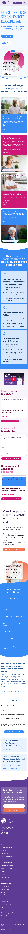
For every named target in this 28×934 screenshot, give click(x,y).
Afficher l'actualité (7, 454)
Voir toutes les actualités (10, 458)
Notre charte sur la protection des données (12, 692)
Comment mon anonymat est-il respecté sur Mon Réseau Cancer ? (13, 725)
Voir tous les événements (10, 499)
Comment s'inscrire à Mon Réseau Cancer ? (13, 714)
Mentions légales (5, 929)
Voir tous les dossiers (9, 421)
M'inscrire (6, 36)
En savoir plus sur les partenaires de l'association (13, 647)
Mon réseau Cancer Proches (13, 549)
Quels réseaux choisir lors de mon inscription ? (10, 719)
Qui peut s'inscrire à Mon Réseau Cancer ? (12, 710)
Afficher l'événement (8, 494)
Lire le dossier (6, 416)
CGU (11, 929)
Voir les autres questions (13, 731)
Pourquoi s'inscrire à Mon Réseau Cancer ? (12, 706)
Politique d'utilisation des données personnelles (12, 932)
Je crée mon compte (13, 810)
